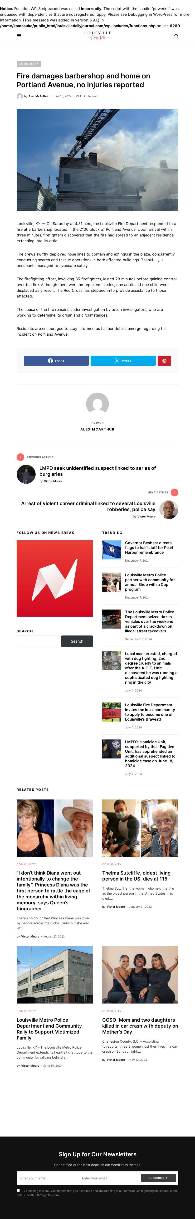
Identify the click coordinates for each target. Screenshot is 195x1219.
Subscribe (156, 1178)
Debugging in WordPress (150, 14)
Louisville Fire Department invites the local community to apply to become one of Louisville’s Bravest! (150, 712)
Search (25, 631)
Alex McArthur (97, 429)
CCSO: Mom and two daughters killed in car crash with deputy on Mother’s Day (140, 1026)
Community (28, 63)
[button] (19, 36)
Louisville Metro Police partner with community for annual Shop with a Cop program (150, 582)
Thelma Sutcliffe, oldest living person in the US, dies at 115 (136, 876)
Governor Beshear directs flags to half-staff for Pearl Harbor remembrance (149, 547)
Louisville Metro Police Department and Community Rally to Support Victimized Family (49, 1029)
